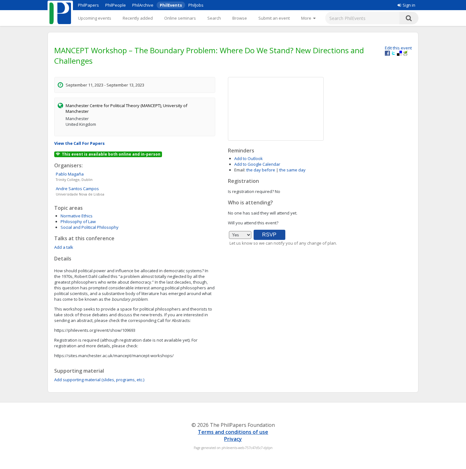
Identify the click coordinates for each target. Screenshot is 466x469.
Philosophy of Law (78, 221)
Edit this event (398, 48)
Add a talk (63, 247)
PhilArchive (142, 5)
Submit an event (274, 18)
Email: (239, 170)
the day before (260, 170)
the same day (292, 170)
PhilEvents (171, 5)
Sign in (409, 5)
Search (214, 18)
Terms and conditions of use (233, 431)
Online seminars (180, 18)
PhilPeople (115, 5)
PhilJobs (196, 5)
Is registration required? (251, 191)
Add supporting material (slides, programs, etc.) (99, 379)
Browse (239, 18)
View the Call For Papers (79, 143)
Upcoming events (94, 18)
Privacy (233, 438)
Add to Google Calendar (257, 164)
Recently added (138, 18)
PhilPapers (88, 5)
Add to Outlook (248, 158)
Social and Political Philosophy (90, 227)
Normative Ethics (77, 216)
